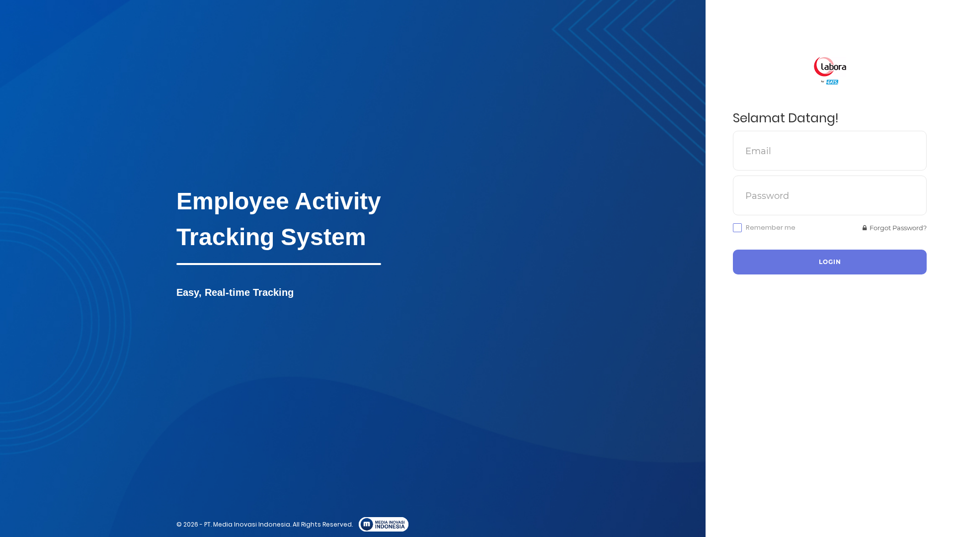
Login (830, 262)
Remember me (770, 227)
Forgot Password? (897, 228)
